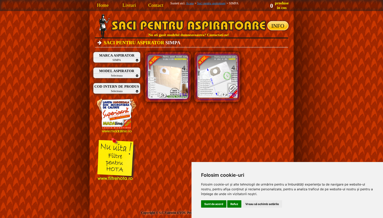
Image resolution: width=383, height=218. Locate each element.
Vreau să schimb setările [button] (262, 204)
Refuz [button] (234, 204)
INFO (277, 26)
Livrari (129, 5)
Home (103, 5)
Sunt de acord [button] (213, 204)
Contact (155, 5)
